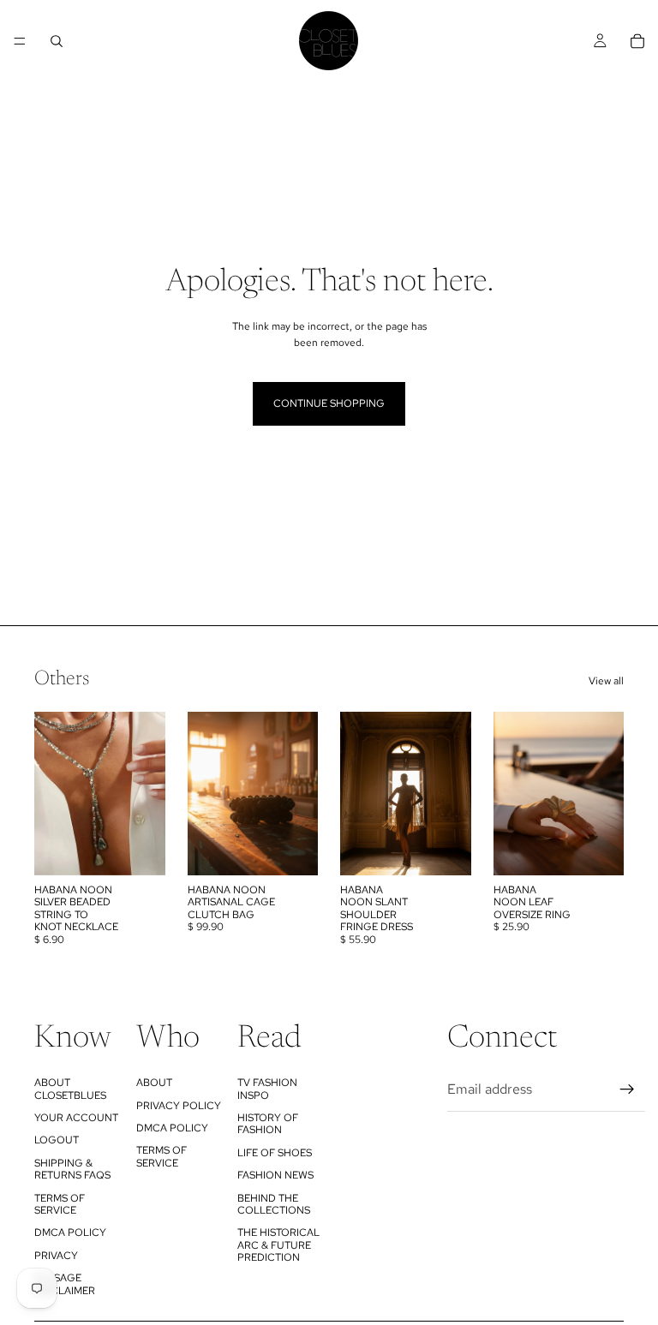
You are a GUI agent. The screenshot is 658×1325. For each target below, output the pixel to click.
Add (153, 849)
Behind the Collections (273, 1204)
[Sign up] (627, 1089)
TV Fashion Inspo (267, 1088)
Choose (306, 849)
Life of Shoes (274, 1153)
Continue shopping (329, 403)
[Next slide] (146, 793)
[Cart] (637, 41)
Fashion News (275, 1175)
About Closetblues (70, 1088)
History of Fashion (267, 1124)
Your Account (76, 1118)
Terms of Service (59, 1204)
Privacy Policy (178, 1106)
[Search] (56, 41)
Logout (56, 1140)
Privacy (56, 1255)
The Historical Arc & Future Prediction (278, 1245)
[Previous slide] (53, 793)
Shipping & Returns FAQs (72, 1169)
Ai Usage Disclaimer (64, 1284)
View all (606, 681)
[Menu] (19, 41)
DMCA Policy (70, 1232)
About (154, 1082)
